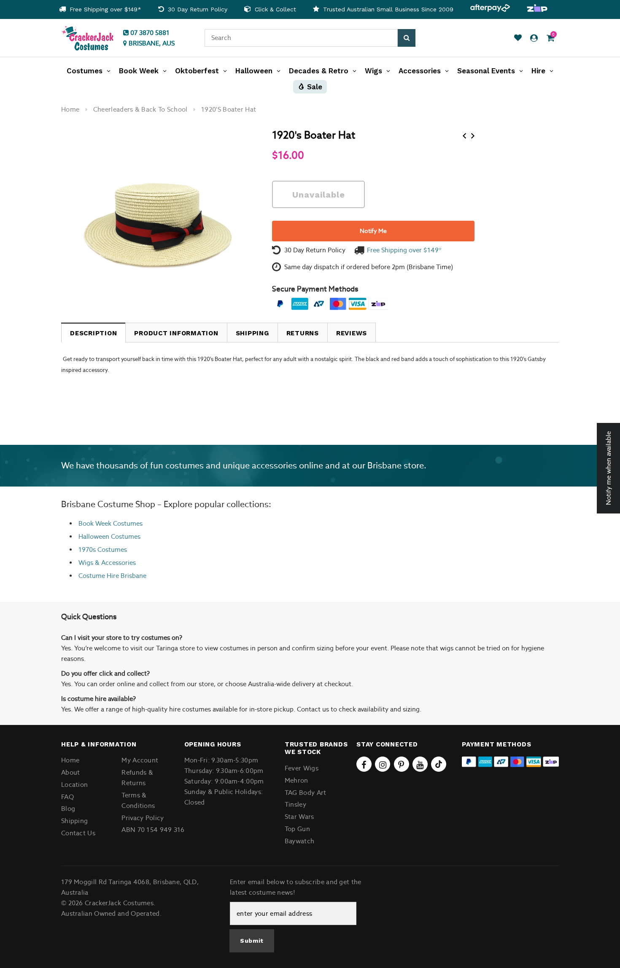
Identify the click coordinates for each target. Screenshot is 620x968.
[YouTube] (420, 764)
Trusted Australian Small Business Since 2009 (387, 9)
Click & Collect (274, 9)
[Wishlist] (518, 38)
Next (472, 136)
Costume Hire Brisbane (112, 576)
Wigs (85, 563)
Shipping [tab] (252, 333)
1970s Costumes (102, 550)
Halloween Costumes (109, 536)
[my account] (534, 38)
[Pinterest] (401, 764)
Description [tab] (93, 333)
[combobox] (301, 38)
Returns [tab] (302, 333)
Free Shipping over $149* (104, 9)
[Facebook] (364, 764)
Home (70, 109)
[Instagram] (382, 764)
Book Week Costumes (110, 523)
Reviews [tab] (351, 333)
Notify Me (373, 231)
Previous (464, 136)
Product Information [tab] (176, 333)
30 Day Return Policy (196, 9)
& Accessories (114, 563)
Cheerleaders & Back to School (140, 109)
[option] (100, 9)
